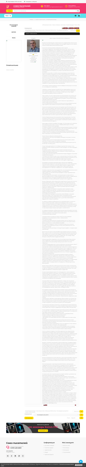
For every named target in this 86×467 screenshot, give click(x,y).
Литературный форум (30, 30)
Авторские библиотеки (50, 30)
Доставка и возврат (49, 445)
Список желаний (66, 452)
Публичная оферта (49, 454)
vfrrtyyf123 (33, 38)
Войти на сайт (66, 445)
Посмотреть (42, 430)
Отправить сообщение (31, 1)
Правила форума (70, 24)
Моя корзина (66, 450)
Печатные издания (49, 447)
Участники (63, 24)
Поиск (75, 24)
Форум (46, 452)
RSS (78, 24)
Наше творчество (40, 30)
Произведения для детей (62, 30)
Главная (31, 19)
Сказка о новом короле (31, 31)
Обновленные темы (47, 24)
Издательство (48, 450)
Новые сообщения (56, 24)
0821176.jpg (51, 402)
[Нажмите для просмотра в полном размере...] (42, 40)
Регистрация (66, 447)
